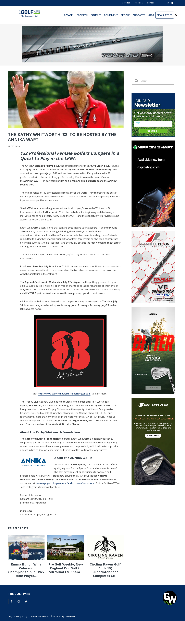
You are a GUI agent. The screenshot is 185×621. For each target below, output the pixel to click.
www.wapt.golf (43, 483)
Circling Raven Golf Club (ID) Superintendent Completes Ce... (105, 570)
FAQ (10, 616)
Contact (150, 3)
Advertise (126, 3)
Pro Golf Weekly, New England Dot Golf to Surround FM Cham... (66, 568)
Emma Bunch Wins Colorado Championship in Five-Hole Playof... (26, 570)
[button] (176, 15)
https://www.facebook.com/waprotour (73, 483)
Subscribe (139, 3)
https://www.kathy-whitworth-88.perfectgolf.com (64, 393)
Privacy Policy (20, 616)
